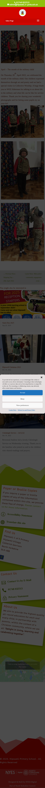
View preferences (22, 405)
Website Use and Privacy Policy (26, 410)
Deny (22, 399)
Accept (22, 392)
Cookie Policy (12, 410)
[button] (41, 377)
